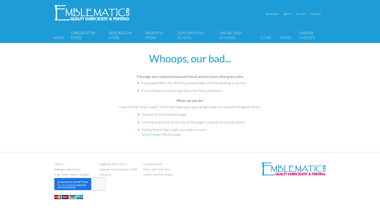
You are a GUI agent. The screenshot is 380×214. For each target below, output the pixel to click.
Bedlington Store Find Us (67, 169)
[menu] (190, 37)
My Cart (300, 13)
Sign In (287, 13)
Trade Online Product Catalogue (71, 174)
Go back (148, 114)
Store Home (151, 134)
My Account (272, 13)
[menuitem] (86, 37)
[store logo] (91, 13)
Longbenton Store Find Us (113, 164)
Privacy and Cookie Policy (157, 169)
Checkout (315, 13)
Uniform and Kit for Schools (158, 174)
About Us (59, 164)
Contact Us (105, 174)
